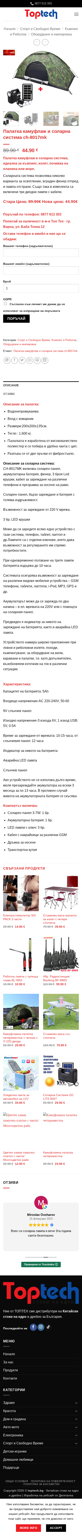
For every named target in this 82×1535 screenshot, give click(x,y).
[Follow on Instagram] (40, 1327)
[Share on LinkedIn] (44, 360)
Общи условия (16, 1481)
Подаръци (11, 1467)
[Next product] (36, 42)
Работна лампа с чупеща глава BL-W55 (20, 978)
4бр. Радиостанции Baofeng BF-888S (56, 978)
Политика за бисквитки (41, 1484)
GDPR (34, 305)
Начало (10, 29)
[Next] (72, 79)
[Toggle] (76, 1402)
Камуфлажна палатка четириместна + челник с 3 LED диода (20, 1037)
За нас (8, 1362)
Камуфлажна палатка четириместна (58, 1154)
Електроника (13, 1435)
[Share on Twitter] (22, 360)
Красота (9, 1411)
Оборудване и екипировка (51, 34)
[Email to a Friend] (29, 360)
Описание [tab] (11, 385)
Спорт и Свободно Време (40, 29)
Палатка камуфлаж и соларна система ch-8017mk (45, 351)
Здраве (9, 1402)
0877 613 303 (51, 214)
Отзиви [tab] (9, 394)
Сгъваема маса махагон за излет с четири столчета (60, 919)
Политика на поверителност (53, 1481)
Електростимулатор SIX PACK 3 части (19, 917)
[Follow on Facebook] (33, 1327)
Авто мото (11, 1427)
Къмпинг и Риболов (64, 340)
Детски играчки (14, 1451)
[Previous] (10, 79)
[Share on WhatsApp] (7, 360)
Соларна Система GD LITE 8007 (58, 1096)
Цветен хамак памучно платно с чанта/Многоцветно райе (19, 1156)
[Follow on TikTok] (48, 1327)
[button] (76, 14)
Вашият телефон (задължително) (28, 246)
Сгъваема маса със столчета (56, 1035)
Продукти (10, 1370)
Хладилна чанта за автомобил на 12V (16, 1096)
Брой (7, 281)
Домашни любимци (18, 1459)
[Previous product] (45, 42)
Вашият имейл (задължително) (26, 263)
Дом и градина (14, 1419)
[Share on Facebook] (14, 360)
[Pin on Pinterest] (37, 360)
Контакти (10, 1378)
